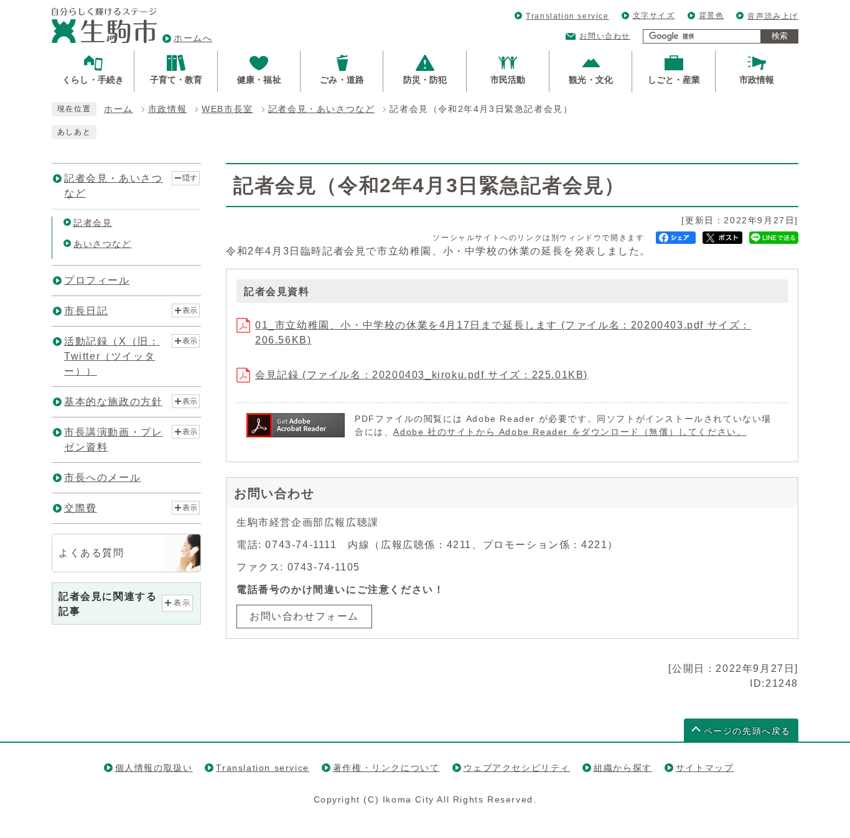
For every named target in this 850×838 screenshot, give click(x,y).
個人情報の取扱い (154, 768)
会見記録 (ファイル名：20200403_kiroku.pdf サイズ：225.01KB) (421, 375)
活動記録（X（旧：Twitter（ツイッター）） (111, 356)
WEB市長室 (227, 109)
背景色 (711, 15)
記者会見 (92, 223)
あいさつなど (102, 244)
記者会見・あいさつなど (321, 109)
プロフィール (97, 280)
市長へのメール (102, 477)
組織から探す (623, 768)
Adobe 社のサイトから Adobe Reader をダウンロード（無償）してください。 (569, 432)
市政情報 (167, 109)
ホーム (118, 109)
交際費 (80, 508)
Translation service (567, 16)
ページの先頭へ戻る (747, 731)
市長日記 (86, 310)
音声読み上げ (772, 16)
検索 (780, 35)
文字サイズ (654, 15)
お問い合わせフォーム (304, 616)
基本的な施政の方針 (113, 401)
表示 (189, 310)
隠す (189, 178)
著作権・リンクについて (386, 768)
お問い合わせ (604, 36)
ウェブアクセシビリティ (517, 768)
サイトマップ (705, 768)
